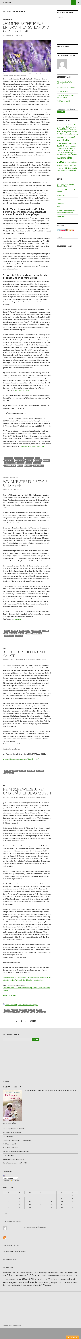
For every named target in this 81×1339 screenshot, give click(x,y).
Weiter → (34, 1021)
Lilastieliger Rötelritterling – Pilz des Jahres (66, 96)
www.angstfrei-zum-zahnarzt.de (32, 446)
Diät (75, 129)
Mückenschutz (10, 463)
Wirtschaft (38, 1285)
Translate (16, 1180)
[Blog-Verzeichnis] (61, 230)
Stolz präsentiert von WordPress (12, 1325)
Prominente (63, 154)
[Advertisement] (67, 31)
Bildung (43, 1272)
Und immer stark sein (12, 1087)
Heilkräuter (20, 460)
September (61, 216)
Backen (70, 125)
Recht (19, 1282)
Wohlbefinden (38, 465)
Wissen (73, 170)
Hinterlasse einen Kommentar (36, 660)
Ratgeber (37, 463)
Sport (55, 1282)
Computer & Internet (66, 1272)
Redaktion (19, 35)
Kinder (75, 143)
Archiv (9, 1272)
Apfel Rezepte (61, 125)
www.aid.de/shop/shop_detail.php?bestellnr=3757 (21, 759)
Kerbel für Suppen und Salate (24, 654)
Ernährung (62, 131)
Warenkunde (9, 636)
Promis (69, 154)
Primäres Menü (78, 2)
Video (58, 170)
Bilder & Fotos (37, 1272)
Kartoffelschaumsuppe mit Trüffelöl (15, 1163)
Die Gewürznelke (62, 91)
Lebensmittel (71, 148)
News (59, 199)
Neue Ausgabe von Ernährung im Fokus (16, 1151)
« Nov (5, 1213)
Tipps (28, 633)
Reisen (64, 157)
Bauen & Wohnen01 (26, 1272)
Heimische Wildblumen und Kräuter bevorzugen (27, 791)
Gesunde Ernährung (10, 478)
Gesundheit (7, 20)
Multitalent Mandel (63, 101)
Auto (66, 125)
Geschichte (43, 1275)
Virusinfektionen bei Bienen (66, 88)
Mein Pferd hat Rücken (10, 1148)
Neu (4, 648)
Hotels (70, 143)
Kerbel (15, 770)
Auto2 (17, 1272)
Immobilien (69, 1275)
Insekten (23, 1009)
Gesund (14, 631)
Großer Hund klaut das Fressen (13, 1159)
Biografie (49, 1272)
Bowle (7, 631)
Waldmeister (37, 633)
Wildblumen (42, 1012)
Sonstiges (48, 1282)
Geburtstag (66, 134)
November (60, 203)
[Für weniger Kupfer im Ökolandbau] (62, 64)
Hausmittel (29, 458)
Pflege (29, 463)
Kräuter (29, 460)
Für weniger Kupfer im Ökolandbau (64, 83)
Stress (20, 465)
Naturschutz (9, 1012)
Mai (6, 633)
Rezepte (32, 1282)
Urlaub (65, 167)
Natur (39, 1009)
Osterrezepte (69, 152)
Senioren (40, 1282)
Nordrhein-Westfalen (68, 150)
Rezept (21, 633)
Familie (18, 1275)
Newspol (7, 2)
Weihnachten (65, 170)
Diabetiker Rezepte (68, 129)
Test (62, 165)
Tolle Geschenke (8, 1155)
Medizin (46, 460)
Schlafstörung (10, 465)
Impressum (61, 195)
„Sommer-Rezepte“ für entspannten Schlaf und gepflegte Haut (26, 27)
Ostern (63, 152)
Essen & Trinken (72, 131)
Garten (7, 770)
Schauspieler (68, 162)
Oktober (60, 207)
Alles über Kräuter (9, 995)
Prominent (65, 1279)
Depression (8, 458)
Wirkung (28, 465)
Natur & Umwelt (23, 1279)
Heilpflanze (36, 631)
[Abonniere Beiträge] (4, 1238)
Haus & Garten (61, 1275)
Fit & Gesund (33, 1275)
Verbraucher (73, 168)
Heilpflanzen (64, 143)
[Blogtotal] (70, 230)
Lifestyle (8, 1279)
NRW (58, 152)
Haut (37, 458)
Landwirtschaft (61, 148)
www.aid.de (17, 619)
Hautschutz (9, 460)
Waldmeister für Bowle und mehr (25, 483)
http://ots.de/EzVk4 (22, 390)
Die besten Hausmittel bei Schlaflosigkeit (65, 185)
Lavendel (38, 460)
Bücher (64, 127)
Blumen (7, 1009)
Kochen (61, 145)
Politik (60, 1279)
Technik (60, 1282)
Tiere (33, 1012)
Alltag (5, 1272)
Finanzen (23, 1275)
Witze (50, 1285)
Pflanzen (21, 463)
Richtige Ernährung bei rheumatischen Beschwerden (66, 211)
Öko (18, 1012)
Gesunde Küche (25, 631)
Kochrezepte (70, 146)
